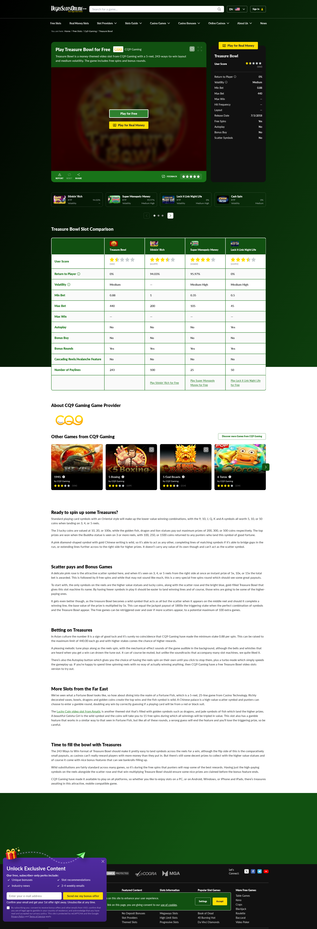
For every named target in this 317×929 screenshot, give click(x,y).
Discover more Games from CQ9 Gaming (242, 436)
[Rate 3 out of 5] (191, 176)
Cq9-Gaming (90, 31)
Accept (219, 901)
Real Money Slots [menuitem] (79, 23)
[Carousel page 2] (158, 216)
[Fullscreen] (200, 49)
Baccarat (241, 917)
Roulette (240, 913)
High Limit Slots (169, 917)
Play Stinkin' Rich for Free (164, 383)
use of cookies (169, 905)
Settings (203, 901)
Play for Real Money (131, 125)
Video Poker (242, 922)
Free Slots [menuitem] (55, 23)
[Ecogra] (145, 873)
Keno (238, 900)
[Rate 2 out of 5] (187, 176)
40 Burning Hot (206, 917)
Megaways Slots (169, 913)
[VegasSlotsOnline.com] (68, 9)
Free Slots (77, 31)
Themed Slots (129, 922)
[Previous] (147, 216)
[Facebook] (253, 871)
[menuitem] (107, 23)
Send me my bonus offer (83, 896)
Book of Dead (206, 913)
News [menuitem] (263, 23)
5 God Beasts (171, 477)
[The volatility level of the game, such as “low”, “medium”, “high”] (226, 82)
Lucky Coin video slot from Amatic (79, 711)
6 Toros (222, 477)
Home (67, 31)
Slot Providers (129, 917)
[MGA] (171, 873)
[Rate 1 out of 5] (183, 176)
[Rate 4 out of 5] (194, 176)
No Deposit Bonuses (133, 913)
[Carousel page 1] (154, 216)
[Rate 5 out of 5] (198, 176)
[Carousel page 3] (162, 216)
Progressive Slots (169, 922)
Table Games (243, 895)
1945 (57, 477)
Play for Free (128, 113)
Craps (239, 904)
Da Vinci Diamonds (208, 922)
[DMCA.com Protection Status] (116, 873)
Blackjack (241, 909)
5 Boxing (114, 477)
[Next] (170, 216)
